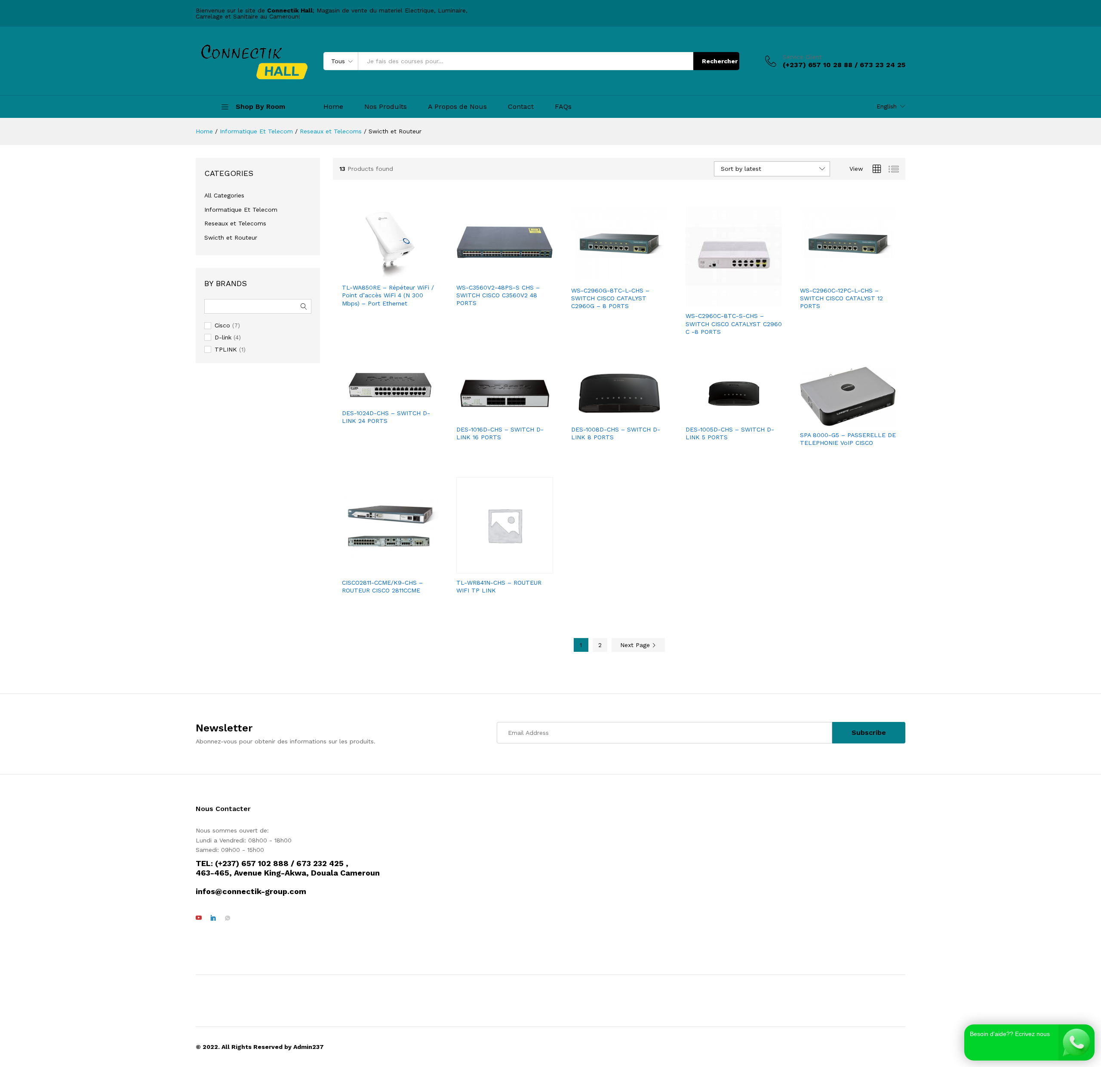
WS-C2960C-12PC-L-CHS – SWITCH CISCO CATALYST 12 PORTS (841, 298)
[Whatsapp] (227, 918)
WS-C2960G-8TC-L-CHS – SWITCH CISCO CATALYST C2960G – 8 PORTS (610, 298)
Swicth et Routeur (230, 237)
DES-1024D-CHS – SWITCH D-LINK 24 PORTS (386, 417)
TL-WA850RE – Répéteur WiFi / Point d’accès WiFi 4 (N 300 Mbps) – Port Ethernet (388, 295)
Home (333, 106)
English (886, 106)
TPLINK (226, 349)
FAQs (563, 106)
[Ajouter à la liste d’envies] (398, 273)
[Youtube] (198, 918)
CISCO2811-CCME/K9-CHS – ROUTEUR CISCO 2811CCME (382, 586)
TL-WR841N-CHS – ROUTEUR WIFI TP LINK (498, 586)
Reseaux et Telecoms (235, 223)
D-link (223, 337)
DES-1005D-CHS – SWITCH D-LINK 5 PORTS (730, 433)
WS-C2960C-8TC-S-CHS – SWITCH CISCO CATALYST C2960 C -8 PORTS (734, 323)
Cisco (222, 325)
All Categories (224, 195)
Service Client (802, 56)
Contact (521, 106)
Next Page (636, 644)
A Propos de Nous (457, 106)
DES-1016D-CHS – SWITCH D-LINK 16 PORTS (500, 433)
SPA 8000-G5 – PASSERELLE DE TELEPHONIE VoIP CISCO (848, 439)
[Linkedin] (213, 918)
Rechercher (720, 61)
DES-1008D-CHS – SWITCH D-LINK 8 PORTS (615, 433)
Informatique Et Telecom (240, 209)
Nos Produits (385, 106)
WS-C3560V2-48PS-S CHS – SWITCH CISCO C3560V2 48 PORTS (498, 295)
